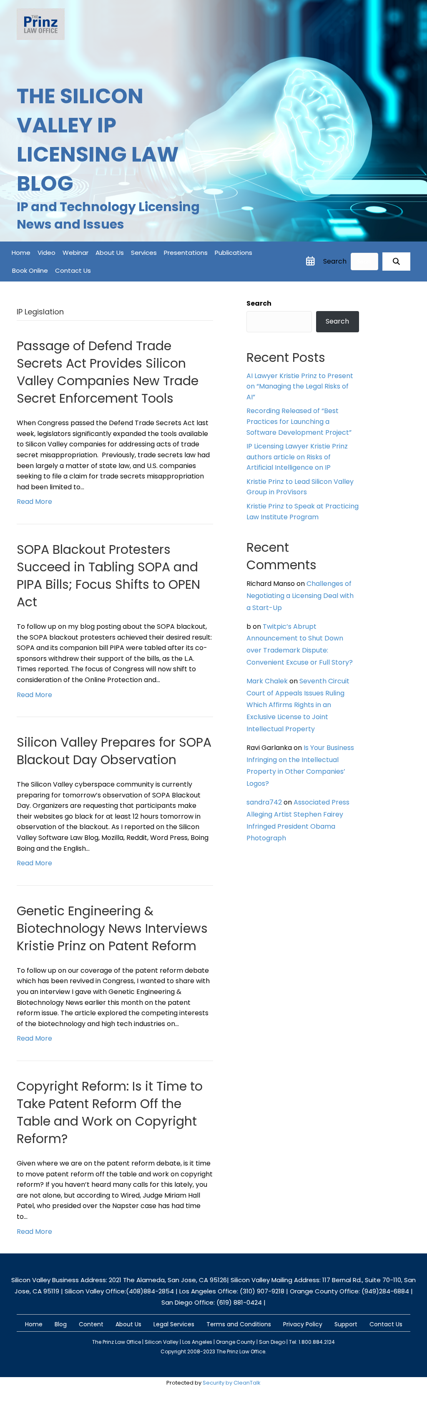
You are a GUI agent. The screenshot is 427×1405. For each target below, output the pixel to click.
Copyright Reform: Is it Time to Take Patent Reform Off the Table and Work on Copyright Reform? (110, 1112)
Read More (34, 501)
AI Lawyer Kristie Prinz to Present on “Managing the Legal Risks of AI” (299, 386)
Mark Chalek (267, 681)
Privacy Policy (302, 1324)
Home (21, 252)
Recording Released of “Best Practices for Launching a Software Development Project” (299, 421)
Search (335, 261)
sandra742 (264, 802)
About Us (109, 252)
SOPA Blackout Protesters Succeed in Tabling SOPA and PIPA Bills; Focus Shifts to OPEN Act (108, 576)
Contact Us (73, 270)
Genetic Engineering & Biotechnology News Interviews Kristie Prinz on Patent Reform (112, 928)
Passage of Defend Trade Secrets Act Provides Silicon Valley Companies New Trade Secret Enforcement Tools (107, 372)
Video (46, 252)
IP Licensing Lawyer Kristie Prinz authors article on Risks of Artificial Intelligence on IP (297, 456)
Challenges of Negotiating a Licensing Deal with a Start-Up (300, 596)
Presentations (186, 252)
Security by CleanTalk (232, 1383)
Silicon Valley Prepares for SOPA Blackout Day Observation (114, 751)
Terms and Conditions (238, 1324)
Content (91, 1324)
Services (144, 252)
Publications (233, 252)
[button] (396, 261)
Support (345, 1324)
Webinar (75, 252)
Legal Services (173, 1324)
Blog (61, 1324)
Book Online (30, 270)
